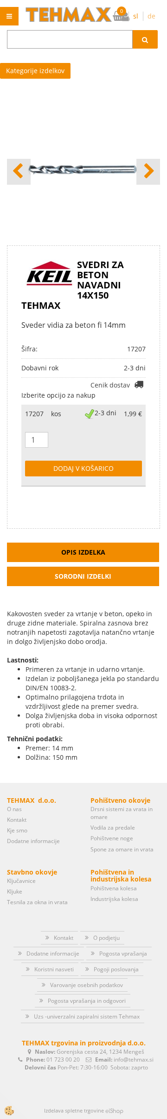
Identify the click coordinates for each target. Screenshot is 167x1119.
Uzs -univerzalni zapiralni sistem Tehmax (87, 1016)
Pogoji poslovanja (116, 969)
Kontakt (16, 820)
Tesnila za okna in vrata (37, 902)
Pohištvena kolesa (113, 888)
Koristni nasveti (54, 969)
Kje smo (17, 830)
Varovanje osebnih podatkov (86, 985)
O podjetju (106, 938)
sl (135, 16)
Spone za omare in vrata (122, 849)
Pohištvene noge (111, 838)
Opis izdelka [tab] (83, 552)
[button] (148, 172)
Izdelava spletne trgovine (74, 1110)
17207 (34, 413)
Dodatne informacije (33, 841)
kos (56, 413)
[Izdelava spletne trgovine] (114, 1110)
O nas (14, 809)
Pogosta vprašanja (123, 953)
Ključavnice (21, 881)
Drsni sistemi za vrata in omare (121, 813)
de (151, 16)
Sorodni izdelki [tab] (83, 576)
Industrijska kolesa (114, 899)
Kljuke (14, 891)
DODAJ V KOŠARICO (83, 468)
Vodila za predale (112, 827)
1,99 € (133, 413)
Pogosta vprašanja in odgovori (87, 1001)
